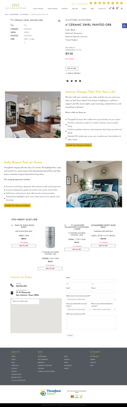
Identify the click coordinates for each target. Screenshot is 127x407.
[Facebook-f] (91, 3)
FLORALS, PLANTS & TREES (46, 371)
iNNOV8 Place (82, 405)
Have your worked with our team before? (76, 305)
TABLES (66, 368)
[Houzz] (117, 3)
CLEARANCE (67, 365)
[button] (124, 25)
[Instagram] (95, 3)
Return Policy (16, 377)
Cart (91, 365)
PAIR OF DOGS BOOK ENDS (23, 231)
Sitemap (14, 371)
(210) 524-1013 (83, 4)
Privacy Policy (16, 374)
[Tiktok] (121, 3)
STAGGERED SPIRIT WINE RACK (103, 231)
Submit (70, 335)
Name (68, 277)
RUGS (65, 356)
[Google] (108, 3)
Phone (93, 288)
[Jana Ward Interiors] (12, 292)
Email (68, 288)
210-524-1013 (21, 286)
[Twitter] (104, 3)
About (13, 359)
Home (6, 14)
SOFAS (66, 362)
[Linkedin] (99, 3)
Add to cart (71, 68)
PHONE (18, 283)
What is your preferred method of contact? (101, 305)
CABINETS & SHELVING (45, 365)
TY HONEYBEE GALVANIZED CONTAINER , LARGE (76, 234)
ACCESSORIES (14, 14)
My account (94, 356)
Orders (92, 359)
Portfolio (15, 365)
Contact (14, 368)
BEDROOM (41, 362)
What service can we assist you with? (78, 296)
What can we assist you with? (76, 314)
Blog (13, 362)
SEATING (66, 359)
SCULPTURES (24, 14)
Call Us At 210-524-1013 (18, 380)
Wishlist (93, 362)
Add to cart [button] (23, 245)
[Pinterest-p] (113, 3)
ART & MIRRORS (43, 359)
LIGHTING (41, 368)
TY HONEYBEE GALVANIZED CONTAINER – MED (50, 253)
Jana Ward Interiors (22, 290)
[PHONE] (12, 285)
